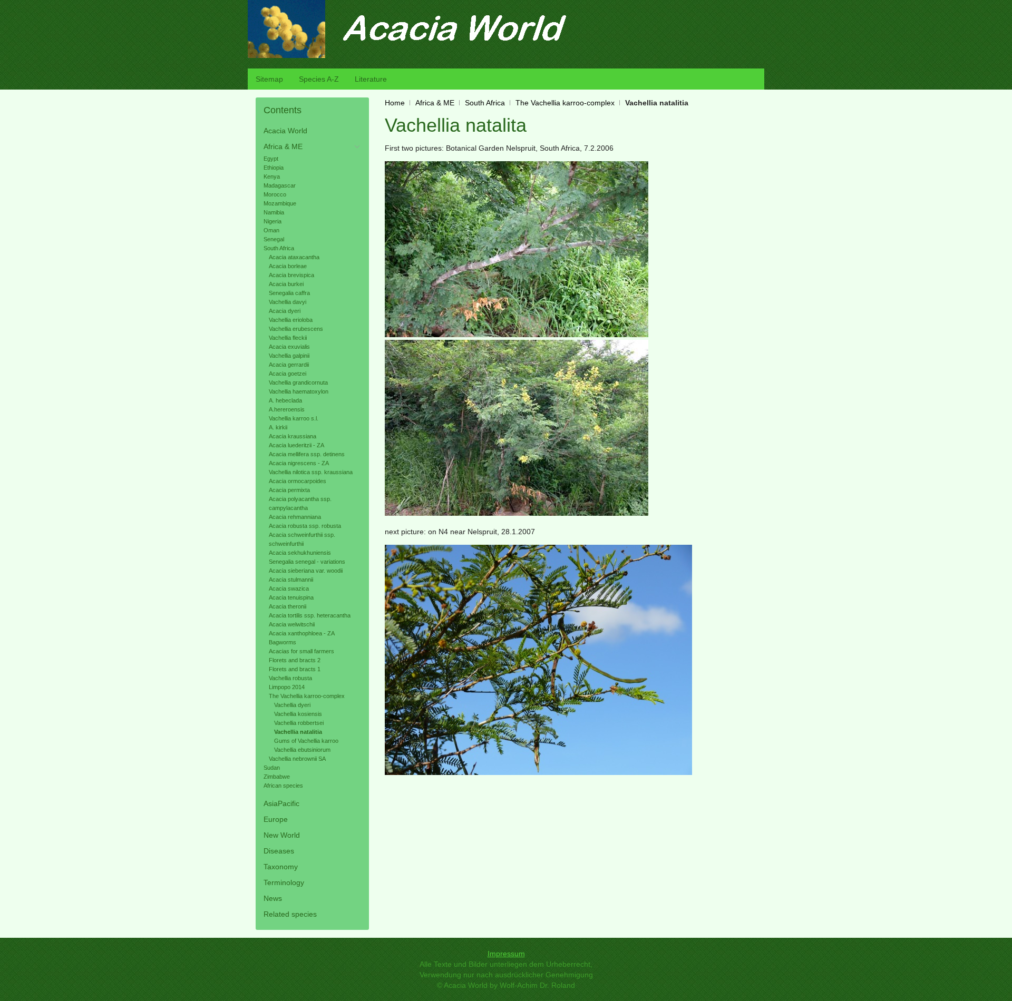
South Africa (485, 103)
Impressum (506, 953)
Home (395, 103)
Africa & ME (434, 103)
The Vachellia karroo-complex (565, 103)
